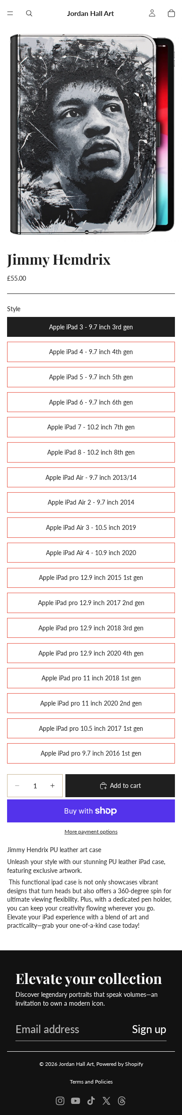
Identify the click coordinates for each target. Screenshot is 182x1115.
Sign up (149, 1028)
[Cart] (171, 13)
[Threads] (122, 1101)
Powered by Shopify (119, 1064)
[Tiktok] (91, 1101)
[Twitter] (106, 1101)
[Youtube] (75, 1101)
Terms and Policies (91, 1081)
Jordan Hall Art (76, 1064)
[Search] (29, 13)
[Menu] (10, 13)
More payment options (91, 831)
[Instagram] (60, 1101)
